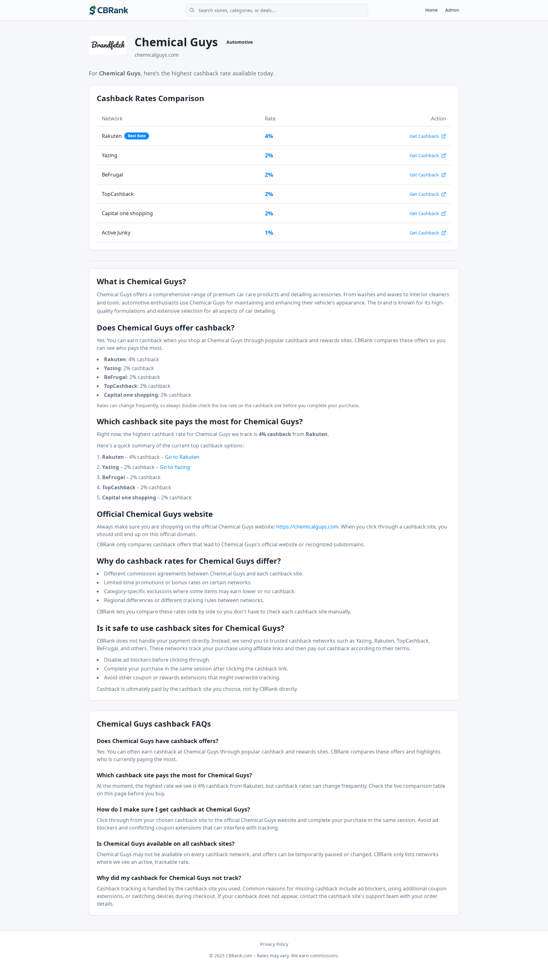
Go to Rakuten (182, 456)
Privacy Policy (274, 944)
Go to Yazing (175, 467)
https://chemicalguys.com (307, 526)
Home (431, 10)
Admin (452, 10)
